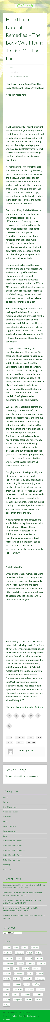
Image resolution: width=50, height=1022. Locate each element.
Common (9, 958)
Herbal (40, 974)
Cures (29, 958)
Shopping (6, 865)
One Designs (31, 1016)
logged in (19, 776)
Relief (7, 989)
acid (16, 948)
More (7, 984)
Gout (17, 968)
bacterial (20, 953)
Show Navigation (40, 24)
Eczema (31, 963)
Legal (5, 836)
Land (31, 737)
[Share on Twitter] (16, 715)
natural (20, 742)
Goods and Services (10, 812)
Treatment (39, 994)
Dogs (21, 963)
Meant (10, 742)
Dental (39, 958)
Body (10, 737)
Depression (9, 963)
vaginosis (18, 1000)
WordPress (7, 1019)
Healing (37, 968)
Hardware (7, 817)
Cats (39, 953)
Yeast (7, 1005)
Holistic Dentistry (9, 826)
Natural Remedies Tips (11, 860)
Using (8, 1000)
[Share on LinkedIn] (38, 715)
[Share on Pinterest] (30, 715)
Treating (26, 994)
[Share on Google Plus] (23, 715)
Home (17, 979)
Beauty (5, 797)
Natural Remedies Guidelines (14, 850)
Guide (26, 968)
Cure (20, 958)
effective (42, 963)
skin (7, 994)
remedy (30, 989)
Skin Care (7, 869)
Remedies (31, 742)
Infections (40, 979)
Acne (25, 948)
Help (30, 974)
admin (12, 68)
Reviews (41, 989)
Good (7, 968)
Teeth (16, 994)
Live (39, 737)
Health (5, 821)
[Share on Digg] (9, 725)
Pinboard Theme (18, 1016)
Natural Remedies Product (12, 855)
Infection (28, 979)
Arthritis (8, 953)
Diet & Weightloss (10, 807)
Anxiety (35, 948)
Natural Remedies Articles (19, 76)
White (29, 1000)
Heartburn (20, 737)
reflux (37, 984)
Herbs (8, 979)
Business (6, 802)
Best (30, 953)
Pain (27, 984)
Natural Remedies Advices (13, 841)
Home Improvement (10, 831)
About (8, 948)
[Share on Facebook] (9, 715)
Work (39, 1000)
